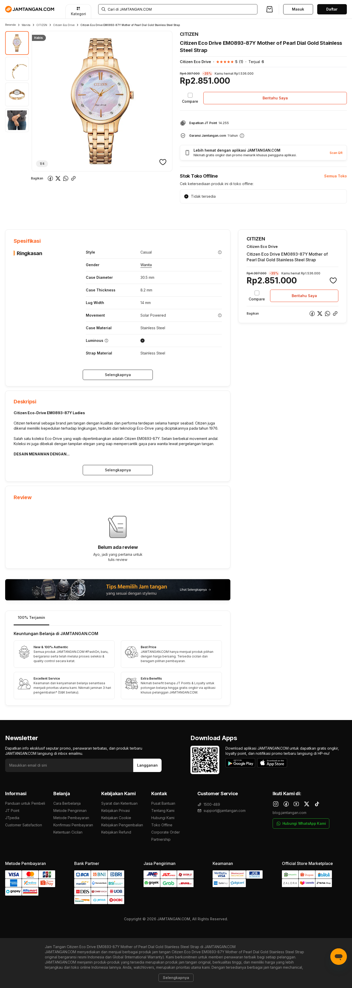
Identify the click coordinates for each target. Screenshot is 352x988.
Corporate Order (165, 832)
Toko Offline (161, 825)
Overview (13, 213)
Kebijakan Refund (116, 832)
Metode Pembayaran (71, 818)
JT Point (12, 810)
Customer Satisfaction (23, 825)
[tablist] (118, 618)
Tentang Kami (162, 810)
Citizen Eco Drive (63, 25)
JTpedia (12, 818)
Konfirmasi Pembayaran (73, 825)
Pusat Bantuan (163, 803)
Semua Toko (335, 176)
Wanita (26, 25)
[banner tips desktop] (117, 589)
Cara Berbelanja (67, 803)
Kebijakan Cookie (116, 818)
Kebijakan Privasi (115, 810)
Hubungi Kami (162, 818)
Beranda (10, 24)
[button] (227, 61)
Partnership (161, 839)
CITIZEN (41, 25)
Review (116, 213)
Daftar (332, 9)
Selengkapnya (118, 374)
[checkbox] (190, 98)
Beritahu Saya (275, 98)
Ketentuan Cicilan (67, 832)
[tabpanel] (118, 665)
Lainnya (138, 213)
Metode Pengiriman (70, 810)
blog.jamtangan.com (289, 812)
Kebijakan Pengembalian (122, 825)
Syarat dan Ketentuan (119, 803)
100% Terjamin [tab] (31, 617)
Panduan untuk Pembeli (25, 803)
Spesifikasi (39, 213)
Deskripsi (64, 213)
